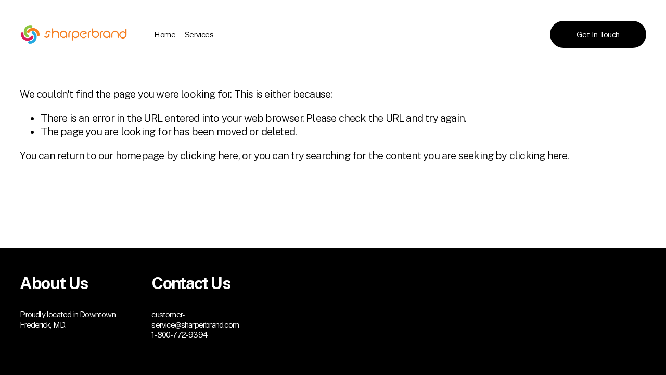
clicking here (209, 155)
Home (164, 34)
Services (199, 34)
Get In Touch (598, 34)
